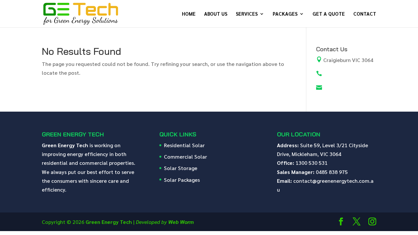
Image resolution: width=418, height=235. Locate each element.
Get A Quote (329, 14)
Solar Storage (180, 167)
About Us (215, 14)
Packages (285, 14)
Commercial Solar (185, 156)
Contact (364, 14)
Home (189, 14)
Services (247, 14)
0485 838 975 (332, 171)
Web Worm (181, 221)
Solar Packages (182, 179)
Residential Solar (184, 145)
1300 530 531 (312, 162)
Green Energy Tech (109, 221)
